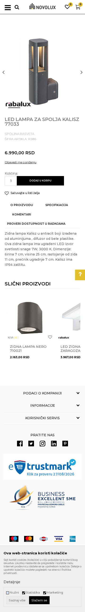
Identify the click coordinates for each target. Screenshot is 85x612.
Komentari (21, 214)
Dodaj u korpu (40, 180)
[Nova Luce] (13, 337)
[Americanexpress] (72, 539)
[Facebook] (20, 443)
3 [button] (39, 110)
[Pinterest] (65, 443)
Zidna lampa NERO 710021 (28, 349)
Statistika (33, 592)
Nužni (14, 592)
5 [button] (67, 110)
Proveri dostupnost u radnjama (36, 223)
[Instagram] (42, 443)
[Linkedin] (54, 443)
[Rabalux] (19, 104)
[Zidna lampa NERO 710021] (30, 317)
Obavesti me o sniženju (20, 162)
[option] (42, 72)
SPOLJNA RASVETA (19, 134)
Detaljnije (12, 582)
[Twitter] (31, 443)
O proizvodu (21, 205)
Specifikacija (56, 205)
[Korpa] (78, 8)
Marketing (55, 592)
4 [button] (53, 110)
